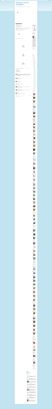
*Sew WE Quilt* (34, 178)
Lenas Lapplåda (34, 283)
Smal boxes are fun (35, 137)
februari (34, 87)
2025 (33, 55)
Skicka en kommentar (18, 94)
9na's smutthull (34, 240)
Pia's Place (34, 298)
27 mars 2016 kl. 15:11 (18, 93)
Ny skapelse (35, 362)
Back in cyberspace (35, 349)
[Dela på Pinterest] (22, 68)
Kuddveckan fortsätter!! (35, 71)
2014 (33, 89)
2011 (33, 91)
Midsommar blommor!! (30, 378)
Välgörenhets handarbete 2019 (35, 168)
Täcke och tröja (35, 242)
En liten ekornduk (35, 184)
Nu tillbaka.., (34, 110)
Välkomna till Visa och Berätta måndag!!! (32, 391)
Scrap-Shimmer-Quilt (35, 191)
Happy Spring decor (35, 237)
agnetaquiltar (34, 320)
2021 (33, 57)
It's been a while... (35, 141)
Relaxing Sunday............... (35, 94)
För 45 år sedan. (34, 302)
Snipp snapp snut (35, 205)
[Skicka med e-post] (20, 68)
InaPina (33, 348)
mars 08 (34, 82)
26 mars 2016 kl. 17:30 (18, 84)
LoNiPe (17, 73)
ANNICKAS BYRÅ (34, 122)
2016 (33, 60)
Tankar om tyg (34, 290)
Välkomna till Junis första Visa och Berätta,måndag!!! (31, 394)
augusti (34, 63)
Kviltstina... (34, 337)
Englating (34, 155)
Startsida (23, 95)
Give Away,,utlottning (30, 383)
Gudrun (17, 77)
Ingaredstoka (34, 315)
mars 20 (34, 75)
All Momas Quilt (34, 245)
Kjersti (17, 92)
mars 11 (34, 80)
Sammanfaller (34, 366)
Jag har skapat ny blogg (34, 365)
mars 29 (34, 68)
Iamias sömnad (34, 328)
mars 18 (34, 76)
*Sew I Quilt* (34, 367)
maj (33, 65)
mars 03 (34, 85)
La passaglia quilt (35, 209)
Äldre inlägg (30, 95)
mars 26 (34, 70)
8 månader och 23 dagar (35, 333)
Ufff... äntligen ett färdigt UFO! (35, 322)
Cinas (33, 341)
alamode (33, 279)
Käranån (33, 190)
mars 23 (34, 73)
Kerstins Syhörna (34, 129)
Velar (35, 304)
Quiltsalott (34, 253)
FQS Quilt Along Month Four (35, 188)
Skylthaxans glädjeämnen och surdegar (34, 352)
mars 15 (34, 78)
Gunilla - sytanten (34, 144)
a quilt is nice (34, 162)
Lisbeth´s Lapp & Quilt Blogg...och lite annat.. (34, 166)
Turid (17, 83)
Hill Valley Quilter (34, 158)
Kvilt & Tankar (34, 197)
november (34, 61)
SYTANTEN (34, 96)
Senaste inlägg (17, 95)
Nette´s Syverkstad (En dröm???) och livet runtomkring (34, 339)
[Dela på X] (21, 68)
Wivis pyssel (34, 214)
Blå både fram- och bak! (35, 277)
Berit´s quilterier (34, 208)
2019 (33, 58)
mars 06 (34, 83)
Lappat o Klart (34, 221)
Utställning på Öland (35, 284)
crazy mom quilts (34, 174)
